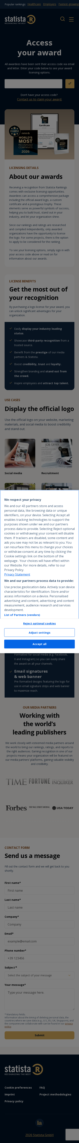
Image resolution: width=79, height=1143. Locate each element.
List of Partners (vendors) (22, 615)
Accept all (39, 644)
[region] (39, 571)
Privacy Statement (17, 574)
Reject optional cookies (39, 623)
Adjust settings (39, 632)
